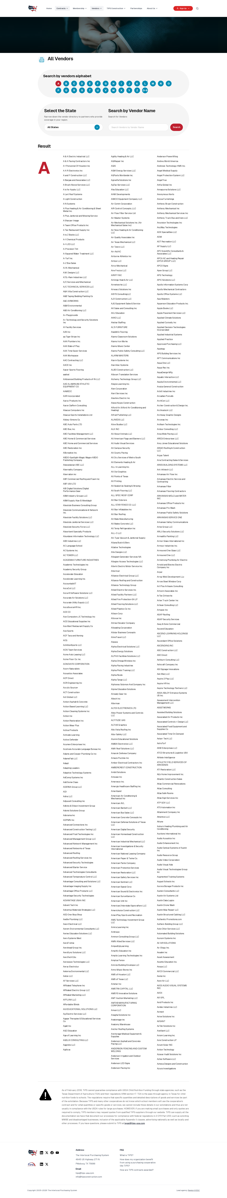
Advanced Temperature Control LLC (80, 877)
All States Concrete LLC (122, 523)
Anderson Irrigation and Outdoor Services (126, 1057)
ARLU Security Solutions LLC (170, 531)
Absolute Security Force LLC (76, 527)
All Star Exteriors (119, 500)
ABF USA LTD (69, 484)
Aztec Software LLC (166, 1059)
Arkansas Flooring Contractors (171, 491)
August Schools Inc (166, 881)
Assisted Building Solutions (169, 712)
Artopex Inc (162, 610)
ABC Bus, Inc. (69, 429)
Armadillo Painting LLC (167, 536)
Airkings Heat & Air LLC (122, 280)
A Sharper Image (71, 220)
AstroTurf (161, 743)
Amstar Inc (116, 984)
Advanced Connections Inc (75, 825)
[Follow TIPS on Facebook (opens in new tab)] (52, 1152)
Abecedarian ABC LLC (73, 465)
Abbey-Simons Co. (71, 419)
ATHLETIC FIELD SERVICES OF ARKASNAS (172, 763)
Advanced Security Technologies (78, 862)
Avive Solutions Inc (165, 1016)
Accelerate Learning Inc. (74, 579)
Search (176, 127)
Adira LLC (67, 796)
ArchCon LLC (163, 401)
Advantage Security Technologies (78, 895)
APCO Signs (162, 266)
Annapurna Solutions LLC (169, 189)
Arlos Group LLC (164, 527)
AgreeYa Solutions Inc (121, 180)
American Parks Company (123, 863)
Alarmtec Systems (119, 365)
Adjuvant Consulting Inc (74, 801)
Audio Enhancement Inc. (168, 843)
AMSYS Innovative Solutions (124, 993)
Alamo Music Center (120, 346)
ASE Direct (162, 655)
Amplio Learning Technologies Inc (126, 955)
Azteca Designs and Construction (172, 1064)
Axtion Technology (165, 1049)
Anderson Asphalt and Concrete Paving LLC (125, 1042)
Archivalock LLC (165, 410)
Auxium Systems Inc (166, 938)
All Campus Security (120, 448)
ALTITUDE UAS (118, 720)
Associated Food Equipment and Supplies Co (172, 727)
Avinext (160, 1012)
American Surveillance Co (123, 896)
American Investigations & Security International (127, 847)
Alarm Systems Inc (120, 360)
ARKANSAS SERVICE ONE (169, 517)
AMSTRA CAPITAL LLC (122, 988)
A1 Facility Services (72, 327)
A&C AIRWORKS (70, 301)
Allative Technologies (121, 547)
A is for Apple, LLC (71, 189)
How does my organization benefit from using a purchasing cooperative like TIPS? (138, 1162)
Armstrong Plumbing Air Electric (172, 560)
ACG (65, 640)
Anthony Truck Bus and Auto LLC (172, 218)
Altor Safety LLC (119, 734)
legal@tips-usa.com (134, 1123)
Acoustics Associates (73, 673)
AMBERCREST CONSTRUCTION (126, 767)
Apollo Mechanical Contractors (171, 289)
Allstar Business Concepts (123, 632)
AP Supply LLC (164, 246)
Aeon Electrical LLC (72, 924)
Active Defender (70, 739)
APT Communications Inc (168, 358)
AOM (159, 237)
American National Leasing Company (128, 853)
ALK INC (115, 429)
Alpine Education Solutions (123, 689)
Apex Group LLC (164, 270)
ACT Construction (71, 692)
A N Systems (69, 204)
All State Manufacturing (122, 519)
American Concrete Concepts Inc (126, 817)
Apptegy (161, 349)
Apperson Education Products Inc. (172, 303)
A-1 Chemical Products (73, 239)
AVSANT (161, 1021)
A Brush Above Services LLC (76, 185)
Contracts (61, 8)
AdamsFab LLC (70, 758)
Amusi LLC (116, 1010)
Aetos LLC (68, 976)
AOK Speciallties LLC (167, 232)
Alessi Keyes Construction (123, 403)
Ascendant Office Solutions (169, 641)
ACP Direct (68, 678)
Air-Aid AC (116, 251)
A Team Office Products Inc (76, 225)
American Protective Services (125, 868)
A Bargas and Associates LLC (76, 180)
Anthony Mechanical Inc (168, 208)
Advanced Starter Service (75, 867)
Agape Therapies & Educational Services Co (82, 1020)
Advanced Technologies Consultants (80, 872)
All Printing (116, 481)
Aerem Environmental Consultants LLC (81, 929)
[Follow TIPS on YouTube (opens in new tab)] (57, 1152)
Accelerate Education (73, 574)
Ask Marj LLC (163, 674)
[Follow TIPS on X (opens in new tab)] (46, 1152)
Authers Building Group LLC (170, 924)
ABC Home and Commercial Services (80, 443)
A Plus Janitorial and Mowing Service (80, 216)
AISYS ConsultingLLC (121, 294)
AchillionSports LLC (72, 645)
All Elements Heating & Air (123, 462)
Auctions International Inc (169, 833)
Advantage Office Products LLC (77, 891)
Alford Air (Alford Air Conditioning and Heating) (128, 409)
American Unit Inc (119, 901)
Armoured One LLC (166, 555)
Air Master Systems (120, 218)
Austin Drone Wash (166, 905)
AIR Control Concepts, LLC (123, 208)
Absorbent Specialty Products (77, 531)
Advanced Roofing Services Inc (77, 858)
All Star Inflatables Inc (121, 509)
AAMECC (67, 391)
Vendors (95, 8)
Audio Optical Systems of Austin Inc (172, 849)
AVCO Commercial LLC (168, 971)
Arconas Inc (162, 419)
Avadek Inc (162, 952)
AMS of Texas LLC (119, 979)
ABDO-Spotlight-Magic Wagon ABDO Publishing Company (80, 458)
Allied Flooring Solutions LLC (124, 604)
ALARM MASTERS (120, 355)
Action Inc (67, 716)
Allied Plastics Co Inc (121, 609)
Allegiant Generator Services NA (126, 557)
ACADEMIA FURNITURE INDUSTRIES (81, 560)
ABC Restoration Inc (72, 448)
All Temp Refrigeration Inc (123, 528)
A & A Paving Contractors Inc (76, 161)
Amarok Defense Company (123, 753)
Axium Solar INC (164, 1045)
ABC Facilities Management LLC (78, 434)
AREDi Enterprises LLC (168, 438)
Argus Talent (163, 455)
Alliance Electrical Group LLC (125, 576)
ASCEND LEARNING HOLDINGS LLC (172, 634)
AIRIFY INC (116, 275)
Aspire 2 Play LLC (165, 678)
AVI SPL (161, 997)
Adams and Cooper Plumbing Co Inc (79, 754)
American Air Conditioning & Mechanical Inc (124, 797)
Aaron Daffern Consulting (75, 405)
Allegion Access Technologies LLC (127, 561)
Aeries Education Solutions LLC (77, 933)
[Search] (197, 8)
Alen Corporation (119, 388)
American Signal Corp (121, 887)
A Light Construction (72, 199)
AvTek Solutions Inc (166, 1026)
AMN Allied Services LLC (123, 941)
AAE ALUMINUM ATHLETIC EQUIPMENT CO (76, 385)
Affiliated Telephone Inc (74, 985)
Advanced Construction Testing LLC (79, 829)
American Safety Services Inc (125, 877)
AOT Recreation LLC (166, 241)
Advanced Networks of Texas (76, 848)
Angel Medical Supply (167, 170)
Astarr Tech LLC (164, 738)
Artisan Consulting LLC (167, 605)
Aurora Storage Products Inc (170, 886)
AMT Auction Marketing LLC (124, 998)
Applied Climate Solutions (169, 318)
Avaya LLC (162, 966)
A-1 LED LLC (69, 244)
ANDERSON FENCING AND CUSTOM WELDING (129, 1049)
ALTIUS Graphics (119, 725)
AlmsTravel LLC (118, 637)
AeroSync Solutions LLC (74, 952)
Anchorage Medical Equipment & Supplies (126, 1035)
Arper (159, 572)
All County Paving (119, 453)
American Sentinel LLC (121, 882)
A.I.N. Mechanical (71, 268)
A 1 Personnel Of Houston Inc (76, 166)
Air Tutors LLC (117, 247)
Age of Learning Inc (72, 1035)
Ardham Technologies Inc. (169, 424)
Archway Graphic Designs (169, 415)
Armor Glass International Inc (170, 541)
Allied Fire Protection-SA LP (124, 599)
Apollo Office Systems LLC (169, 294)
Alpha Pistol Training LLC (123, 670)
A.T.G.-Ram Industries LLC (75, 277)
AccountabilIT (69, 583)
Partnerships (136, 8)
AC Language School (72, 546)
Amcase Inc (116, 777)
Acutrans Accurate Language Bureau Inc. (82, 749)
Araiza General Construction (170, 386)
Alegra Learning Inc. (120, 384)
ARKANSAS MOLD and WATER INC (171, 497)
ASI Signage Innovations (168, 669)
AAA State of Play (71, 346)
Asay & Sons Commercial (168, 624)
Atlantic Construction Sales (169, 779)
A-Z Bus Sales (69, 263)
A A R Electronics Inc (73, 170)
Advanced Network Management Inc (80, 843)
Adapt (66, 763)
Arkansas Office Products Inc (170, 503)
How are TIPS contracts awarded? (137, 1170)
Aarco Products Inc (72, 401)
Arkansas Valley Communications (172, 522)
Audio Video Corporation (168, 860)
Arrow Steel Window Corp (169, 581)
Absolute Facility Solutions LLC (77, 517)
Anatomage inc (118, 1019)
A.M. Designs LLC (71, 272)
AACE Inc (67, 365)
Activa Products (70, 730)
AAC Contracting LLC (73, 360)
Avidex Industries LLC (167, 1007)
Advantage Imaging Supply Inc (77, 886)
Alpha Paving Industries (122, 665)
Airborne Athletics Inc (121, 256)
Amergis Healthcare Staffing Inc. (126, 786)
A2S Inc (66, 332)
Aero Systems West (72, 938)
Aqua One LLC (163, 363)
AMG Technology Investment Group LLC (127, 921)
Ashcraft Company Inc (167, 664)
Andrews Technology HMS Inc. (171, 166)
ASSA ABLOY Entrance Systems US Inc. (172, 694)
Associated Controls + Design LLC (172, 722)
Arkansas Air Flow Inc (167, 474)
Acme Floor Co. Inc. (72, 659)
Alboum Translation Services (124, 374)
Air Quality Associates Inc (123, 237)
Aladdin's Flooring (119, 332)
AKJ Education (118, 313)
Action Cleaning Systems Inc (76, 711)
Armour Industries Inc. (167, 546)
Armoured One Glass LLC (168, 550)
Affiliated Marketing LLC (74, 995)
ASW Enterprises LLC (167, 748)
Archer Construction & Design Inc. (172, 405)
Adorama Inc (69, 815)
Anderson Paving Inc (120, 1068)
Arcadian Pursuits (165, 396)
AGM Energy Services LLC (123, 170)
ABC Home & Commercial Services (79, 438)
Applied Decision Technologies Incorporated (171, 328)
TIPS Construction (115, 8)
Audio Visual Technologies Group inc (172, 870)
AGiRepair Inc (117, 161)
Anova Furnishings (165, 199)
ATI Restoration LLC (166, 769)
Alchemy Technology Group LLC (126, 379)
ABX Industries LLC (72, 541)
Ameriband (116, 791)
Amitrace (115, 932)
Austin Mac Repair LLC (168, 910)
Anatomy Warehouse (120, 1024)
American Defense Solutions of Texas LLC (128, 823)
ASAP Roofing (163, 614)
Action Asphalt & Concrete (75, 702)
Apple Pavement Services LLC (171, 313)
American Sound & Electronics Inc (126, 891)
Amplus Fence (117, 960)
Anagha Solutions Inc (120, 1015)
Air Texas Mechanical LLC (123, 242)
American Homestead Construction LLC (127, 835)
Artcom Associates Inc (167, 591)
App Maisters (163, 299)
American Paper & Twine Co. (124, 858)
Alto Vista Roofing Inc (121, 729)
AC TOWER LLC (70, 555)
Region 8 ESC (194, 1190)
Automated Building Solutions (170, 933)
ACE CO (67, 612)
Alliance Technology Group (123, 585)
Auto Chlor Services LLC (168, 929)
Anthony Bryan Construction (170, 204)
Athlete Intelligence (166, 757)
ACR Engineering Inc (72, 683)
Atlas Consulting (164, 788)
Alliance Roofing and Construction (127, 580)
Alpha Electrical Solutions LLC (125, 646)
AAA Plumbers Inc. (72, 341)
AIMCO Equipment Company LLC (126, 199)
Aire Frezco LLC (118, 270)
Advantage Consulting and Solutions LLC (81, 881)
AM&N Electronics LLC (122, 744)
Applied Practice (165, 339)
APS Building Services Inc (169, 353)
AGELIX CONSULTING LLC (75, 1040)
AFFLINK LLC (69, 999)
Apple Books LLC (165, 308)
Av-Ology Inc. (163, 947)
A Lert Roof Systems (72, 194)
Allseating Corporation (121, 628)
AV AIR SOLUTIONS (166, 943)
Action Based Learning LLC (75, 706)
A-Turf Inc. (68, 258)
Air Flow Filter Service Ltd (123, 213)
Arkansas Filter (164, 486)
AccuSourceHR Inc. (72, 607)
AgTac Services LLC (120, 185)
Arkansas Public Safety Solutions (172, 512)
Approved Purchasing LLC (169, 344)
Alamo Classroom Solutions (124, 336)
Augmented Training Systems (170, 877)
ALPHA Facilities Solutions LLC (125, 656)
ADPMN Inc (68, 820)
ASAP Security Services (168, 619)
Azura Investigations (166, 1068)
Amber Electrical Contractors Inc (126, 763)
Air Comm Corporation (121, 204)
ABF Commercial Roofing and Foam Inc (81, 479)
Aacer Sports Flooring (73, 370)
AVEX (159, 993)
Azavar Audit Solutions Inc (169, 1054)
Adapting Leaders (71, 768)
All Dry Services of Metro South (126, 457)
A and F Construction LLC (75, 175)
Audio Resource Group (167, 855)
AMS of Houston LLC (120, 974)
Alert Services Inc (119, 393)
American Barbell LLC (121, 808)
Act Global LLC (70, 697)
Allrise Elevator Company (123, 623)
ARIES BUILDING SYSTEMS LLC (172, 465)
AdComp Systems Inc (73, 777)
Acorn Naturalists (71, 668)
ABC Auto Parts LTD (72, 424)
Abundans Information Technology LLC (81, 536)
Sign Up (183, 8)
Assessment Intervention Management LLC (168, 701)
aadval (66, 374)
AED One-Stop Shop (72, 914)
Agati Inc (67, 1026)
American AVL (117, 803)
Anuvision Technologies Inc (169, 222)
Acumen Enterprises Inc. (74, 744)
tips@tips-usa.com (85, 1173)
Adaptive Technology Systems (77, 773)
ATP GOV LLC (163, 802)
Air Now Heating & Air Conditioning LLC (127, 231)
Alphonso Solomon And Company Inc (128, 684)
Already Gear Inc (119, 694)
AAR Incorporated (71, 396)
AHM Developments (120, 194)
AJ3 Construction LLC (121, 299)
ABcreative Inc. (70, 453)
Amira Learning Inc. (120, 927)
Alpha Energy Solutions (122, 651)
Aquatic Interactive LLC (168, 377)
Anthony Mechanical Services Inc (172, 213)
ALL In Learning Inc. (120, 467)
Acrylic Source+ (70, 687)
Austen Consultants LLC (168, 891)
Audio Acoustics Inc (166, 838)
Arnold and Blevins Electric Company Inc (169, 566)
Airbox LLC (116, 261)
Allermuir (115, 571)
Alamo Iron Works (119, 341)
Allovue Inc (116, 618)
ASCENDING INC (165, 645)
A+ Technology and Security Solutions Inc (80, 321)
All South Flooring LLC (121, 490)
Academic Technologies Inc (75, 564)
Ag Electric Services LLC (74, 1014)
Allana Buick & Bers (120, 542)
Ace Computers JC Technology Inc (79, 616)
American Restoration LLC (123, 872)
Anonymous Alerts (165, 194)
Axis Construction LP (167, 1040)
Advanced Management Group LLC (79, 839)
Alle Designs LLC (119, 552)
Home (49, 8)
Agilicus (66, 1049)
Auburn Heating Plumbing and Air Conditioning (172, 827)
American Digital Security (123, 829)
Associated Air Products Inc (170, 717)
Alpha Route (117, 675)
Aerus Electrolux (71, 966)
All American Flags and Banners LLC (128, 438)
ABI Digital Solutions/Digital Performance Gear (76, 489)
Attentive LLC (163, 817)
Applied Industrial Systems (169, 334)
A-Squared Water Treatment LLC (78, 253)
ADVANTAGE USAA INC (74, 900)
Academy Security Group (74, 569)
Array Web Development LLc (170, 577)
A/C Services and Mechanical (77, 282)
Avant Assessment (165, 957)
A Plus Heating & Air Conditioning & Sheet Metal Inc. (82, 209)
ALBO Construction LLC (122, 370)
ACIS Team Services (72, 650)
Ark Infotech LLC (165, 469)
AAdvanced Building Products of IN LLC (81, 379)
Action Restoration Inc (73, 721)
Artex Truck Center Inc (167, 600)
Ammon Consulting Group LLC (125, 936)
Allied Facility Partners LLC (124, 594)
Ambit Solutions (118, 772)
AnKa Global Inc (164, 185)
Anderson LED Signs (120, 1063)
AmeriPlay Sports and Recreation (126, 915)
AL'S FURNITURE (119, 327)
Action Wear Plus (71, 725)
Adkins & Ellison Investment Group (79, 806)
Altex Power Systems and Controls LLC (127, 714)
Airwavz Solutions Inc (121, 289)
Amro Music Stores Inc (121, 970)
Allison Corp (116, 613)
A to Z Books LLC (71, 235)
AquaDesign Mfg (164, 372)
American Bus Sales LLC (122, 812)
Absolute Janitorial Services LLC (78, 522)
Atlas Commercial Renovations (171, 784)
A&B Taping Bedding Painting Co (78, 296)
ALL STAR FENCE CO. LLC (123, 505)
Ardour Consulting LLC (167, 429)
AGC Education (70, 1030)
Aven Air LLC (163, 981)
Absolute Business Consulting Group (80, 505)
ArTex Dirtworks (164, 595)
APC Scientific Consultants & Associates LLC (170, 252)
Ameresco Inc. (117, 781)
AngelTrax (162, 180)
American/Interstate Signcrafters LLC (128, 905)
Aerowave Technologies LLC (76, 962)
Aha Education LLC (119, 189)
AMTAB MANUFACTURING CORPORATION (124, 1004)
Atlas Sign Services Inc (167, 798)
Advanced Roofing (71, 853)
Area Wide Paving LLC (167, 434)
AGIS (113, 166)
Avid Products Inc (165, 1002)
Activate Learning (71, 735)
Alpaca (114, 642)
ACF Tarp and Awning (73, 635)
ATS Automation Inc (166, 807)
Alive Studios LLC (119, 424)
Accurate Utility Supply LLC (76, 602)
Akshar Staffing (118, 322)
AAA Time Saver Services (75, 351)
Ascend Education (165, 629)
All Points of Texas (119, 476)
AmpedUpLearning (119, 946)
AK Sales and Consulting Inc (124, 308)
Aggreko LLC (69, 1045)
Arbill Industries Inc (166, 391)
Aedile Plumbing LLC (72, 919)
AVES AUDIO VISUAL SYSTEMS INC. (172, 986)
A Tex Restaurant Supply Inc (76, 230)
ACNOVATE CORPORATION (76, 664)
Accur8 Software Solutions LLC (77, 593)
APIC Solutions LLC (166, 280)
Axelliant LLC (163, 1030)
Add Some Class (70, 782)
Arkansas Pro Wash (166, 508)
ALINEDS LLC (117, 419)
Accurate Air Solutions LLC (75, 598)
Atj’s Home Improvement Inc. (170, 774)
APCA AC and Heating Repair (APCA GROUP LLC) (170, 259)
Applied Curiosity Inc (166, 322)
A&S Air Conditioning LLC (74, 310)
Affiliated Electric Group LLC (76, 990)
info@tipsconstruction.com (89, 1177)
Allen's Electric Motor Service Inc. (127, 566)
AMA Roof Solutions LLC (122, 748)
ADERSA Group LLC (72, 787)
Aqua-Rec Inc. (163, 367)
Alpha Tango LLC (119, 680)
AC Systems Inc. (70, 550)
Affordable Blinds (71, 1004)
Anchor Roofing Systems (122, 1029)
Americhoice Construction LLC (125, 910)
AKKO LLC (116, 318)
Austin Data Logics (165, 900)
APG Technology (164, 275)
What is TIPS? (126, 1155)
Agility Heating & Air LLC (122, 156)
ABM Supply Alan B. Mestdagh (77, 500)
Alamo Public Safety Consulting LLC (128, 351)
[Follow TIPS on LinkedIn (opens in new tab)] (41, 1152)
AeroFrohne (68, 943)
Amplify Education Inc (121, 951)
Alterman (115, 703)
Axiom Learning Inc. (166, 1035)
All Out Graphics (118, 471)
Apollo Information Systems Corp (172, 284)
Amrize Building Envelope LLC (125, 965)
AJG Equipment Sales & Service (125, 303)
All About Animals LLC (121, 434)
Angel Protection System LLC (170, 175)
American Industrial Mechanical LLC (128, 841)
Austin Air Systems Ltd (167, 895)
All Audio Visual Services (122, 443)
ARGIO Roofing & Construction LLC (171, 449)
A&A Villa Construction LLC (76, 291)
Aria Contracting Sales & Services (172, 460)
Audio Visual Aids (165, 864)
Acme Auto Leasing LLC (74, 654)
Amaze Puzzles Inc (120, 758)
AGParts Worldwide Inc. (122, 175)
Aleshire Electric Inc (120, 398)
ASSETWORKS (164, 707)
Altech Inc (115, 698)
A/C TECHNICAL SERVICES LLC (78, 287)
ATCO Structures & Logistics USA (172, 753)
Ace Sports (68, 631)
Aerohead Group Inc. (72, 947)
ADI (65, 791)
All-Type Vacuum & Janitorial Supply (128, 538)
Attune (160, 821)
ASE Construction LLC (167, 650)
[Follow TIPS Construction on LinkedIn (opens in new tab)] (41, 1164)
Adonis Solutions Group (74, 810)
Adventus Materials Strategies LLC (79, 910)
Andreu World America (167, 161)
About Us (151, 8)
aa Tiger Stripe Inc (71, 336)
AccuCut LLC (69, 588)
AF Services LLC (71, 981)
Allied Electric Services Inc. (123, 590)
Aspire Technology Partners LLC (172, 688)
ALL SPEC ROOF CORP (122, 495)
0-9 (145, 90)
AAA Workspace (70, 355)
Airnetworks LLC (119, 284)
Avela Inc (161, 976)
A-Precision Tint (70, 249)
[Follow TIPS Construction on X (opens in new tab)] (46, 1164)
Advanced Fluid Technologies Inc (78, 834)
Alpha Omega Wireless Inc (123, 661)
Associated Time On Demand (170, 734)
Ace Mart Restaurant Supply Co (78, 626)
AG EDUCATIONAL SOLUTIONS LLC (80, 1009)
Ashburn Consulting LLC (168, 660)
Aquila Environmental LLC (169, 382)
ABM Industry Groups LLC (75, 496)
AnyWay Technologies (167, 227)
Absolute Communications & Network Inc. (80, 511)
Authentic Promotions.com (169, 919)
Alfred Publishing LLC (121, 415)
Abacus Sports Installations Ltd (77, 415)
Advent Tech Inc (70, 905)
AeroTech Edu (69, 957)
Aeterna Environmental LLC (76, 971)
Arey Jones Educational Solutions (172, 443)
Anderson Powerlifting (167, 156)
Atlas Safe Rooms (165, 793)
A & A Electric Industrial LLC (76, 156)
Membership (78, 8)
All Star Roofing (118, 514)
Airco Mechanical (119, 266)
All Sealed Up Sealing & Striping (125, 486)
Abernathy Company (72, 469)
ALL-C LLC (116, 533)
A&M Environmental (72, 305)
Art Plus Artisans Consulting (170, 586)
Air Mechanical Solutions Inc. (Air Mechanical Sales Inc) (126, 224)
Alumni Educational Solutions (124, 739)
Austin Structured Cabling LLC (171, 914)
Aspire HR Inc (163, 683)
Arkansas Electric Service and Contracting (171, 480)
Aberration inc (69, 474)
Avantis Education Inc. (167, 962)
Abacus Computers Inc (73, 410)
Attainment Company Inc (168, 812)
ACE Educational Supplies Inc (76, 621)
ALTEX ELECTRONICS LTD (123, 708)
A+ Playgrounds (70, 315)
